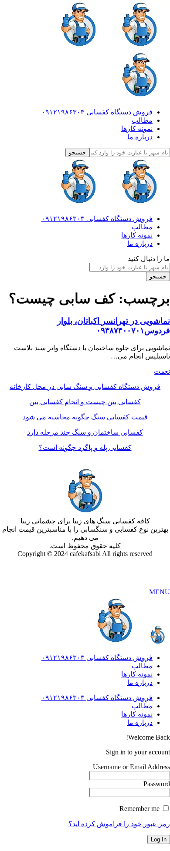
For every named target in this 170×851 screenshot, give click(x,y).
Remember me (140, 808)
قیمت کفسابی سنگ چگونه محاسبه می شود (85, 417)
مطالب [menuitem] (142, 666)
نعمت (162, 371)
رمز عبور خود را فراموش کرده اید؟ (119, 824)
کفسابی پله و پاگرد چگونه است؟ (85, 447)
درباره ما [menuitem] (140, 682)
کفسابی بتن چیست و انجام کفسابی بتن (85, 401)
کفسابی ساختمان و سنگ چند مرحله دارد (85, 432)
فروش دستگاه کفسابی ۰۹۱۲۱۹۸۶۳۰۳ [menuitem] (97, 657)
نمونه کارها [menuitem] (137, 674)
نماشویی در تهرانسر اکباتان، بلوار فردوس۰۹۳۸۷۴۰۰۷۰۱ (113, 325)
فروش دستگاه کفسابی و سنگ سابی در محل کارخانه (85, 386)
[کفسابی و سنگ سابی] (109, 203)
